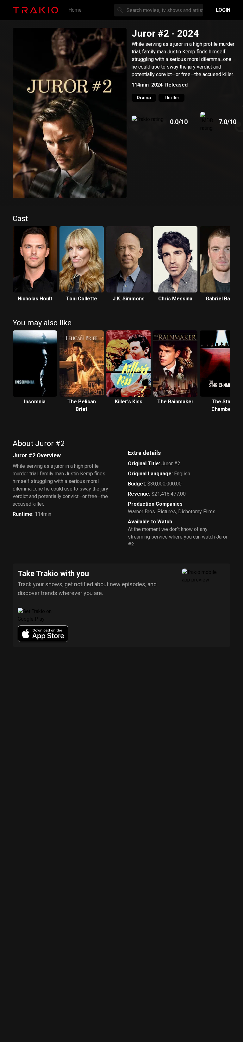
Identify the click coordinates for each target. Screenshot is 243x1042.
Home (75, 10)
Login (223, 10)
